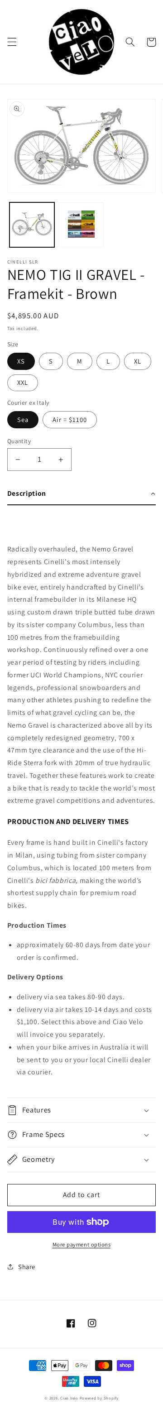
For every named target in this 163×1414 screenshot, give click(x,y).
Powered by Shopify (99, 1398)
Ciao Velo (69, 1398)
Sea (23, 419)
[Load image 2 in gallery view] (81, 224)
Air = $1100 (70, 419)
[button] (11, 42)
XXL (22, 382)
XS (21, 361)
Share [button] (26, 1266)
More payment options (82, 1244)
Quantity (19, 441)
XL (137, 361)
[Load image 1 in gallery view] (32, 224)
